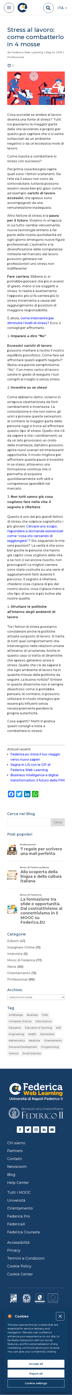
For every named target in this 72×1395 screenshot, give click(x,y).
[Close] (60, 1316)
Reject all (36, 1373)
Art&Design (16, 1014)
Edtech (13, 941)
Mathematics (17, 1040)
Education (15, 1027)
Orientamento (18, 973)
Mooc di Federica (21, 960)
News (11, 967)
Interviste (15, 954)
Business (32, 1014)
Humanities (47, 1034)
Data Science (44, 1021)
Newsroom (17, 1166)
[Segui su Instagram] (36, 1129)
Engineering (16, 1034)
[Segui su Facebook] (20, 1129)
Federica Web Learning (27, 52)
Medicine (34, 1040)
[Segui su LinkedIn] (44, 1129)
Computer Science (20, 1021)
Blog (11, 1174)
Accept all (36, 1363)
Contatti (14, 1159)
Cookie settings (36, 1383)
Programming (50, 1046)
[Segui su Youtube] (52, 1129)
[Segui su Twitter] (28, 1129)
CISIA (45, 1014)
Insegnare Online (21, 947)
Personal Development (23, 1046)
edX (58, 1027)
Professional (15, 57)
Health (32, 1034)
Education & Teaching (38, 1027)
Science (13, 1053)
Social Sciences (31, 1053)
